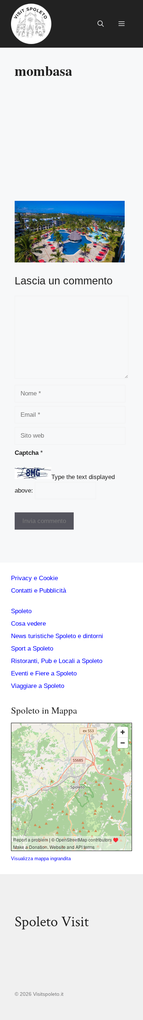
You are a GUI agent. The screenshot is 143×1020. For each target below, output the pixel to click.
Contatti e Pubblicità (38, 590)
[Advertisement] (76, 143)
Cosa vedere (28, 623)
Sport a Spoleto (32, 648)
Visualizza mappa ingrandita (41, 858)
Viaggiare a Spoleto (37, 685)
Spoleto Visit (52, 921)
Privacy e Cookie (34, 578)
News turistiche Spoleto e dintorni (57, 636)
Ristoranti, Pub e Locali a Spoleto (56, 661)
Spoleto (21, 611)
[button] (100, 24)
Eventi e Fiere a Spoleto (44, 673)
